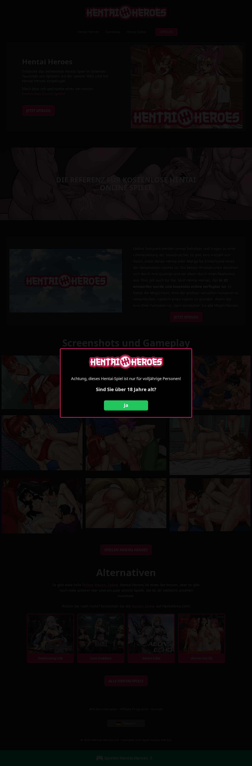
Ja (126, 405)
